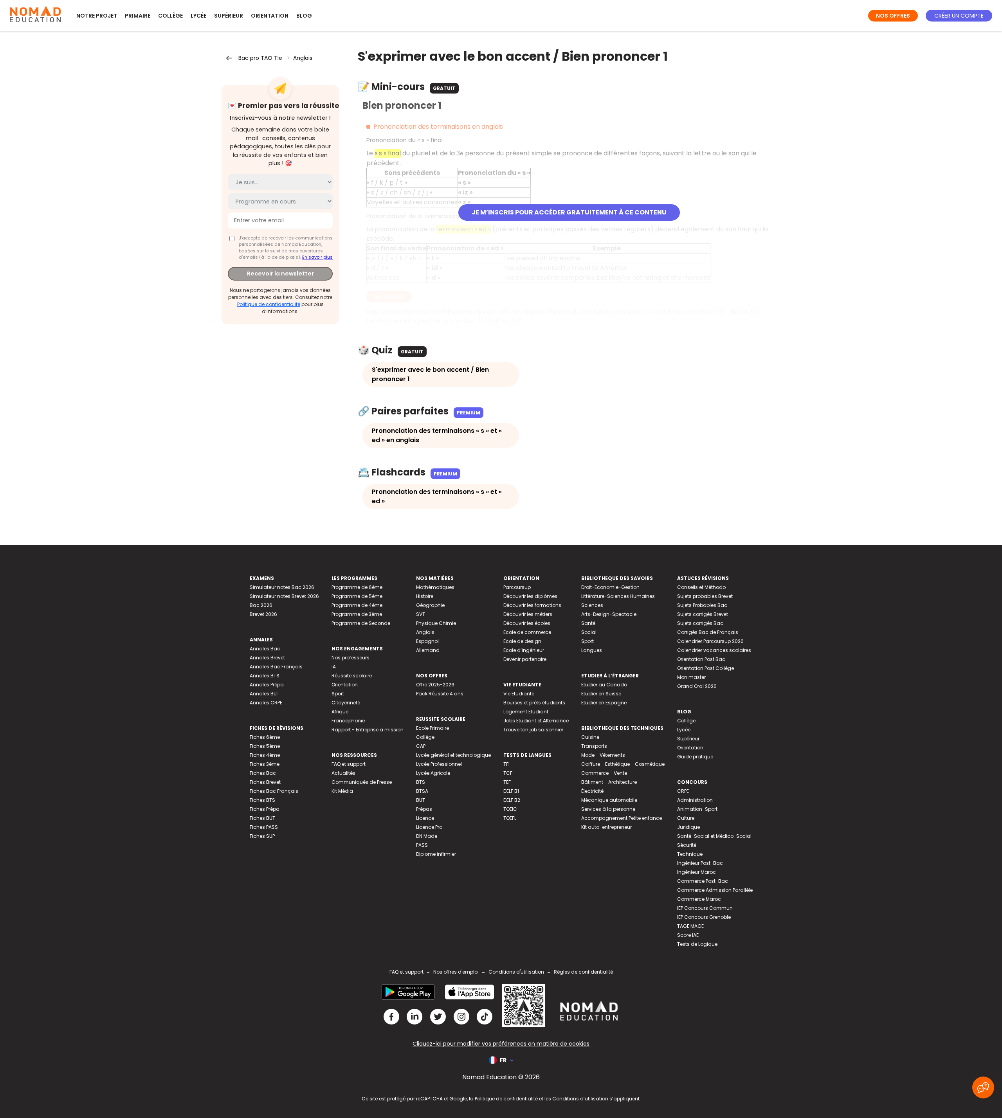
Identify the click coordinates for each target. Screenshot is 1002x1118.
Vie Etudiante (518, 693)
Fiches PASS (264, 827)
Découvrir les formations (532, 605)
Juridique (688, 827)
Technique (690, 854)
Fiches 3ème (264, 764)
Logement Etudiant (525, 711)
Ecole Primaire (432, 728)
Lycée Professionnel (439, 764)
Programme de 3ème (357, 614)
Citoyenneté (346, 702)
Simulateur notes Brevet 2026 (284, 596)
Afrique (340, 711)
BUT (420, 800)
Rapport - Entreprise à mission (368, 729)
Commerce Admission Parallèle (715, 890)
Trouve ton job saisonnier (533, 729)
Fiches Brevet (265, 782)
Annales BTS (264, 675)
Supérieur (228, 16)
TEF (507, 782)
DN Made (426, 836)
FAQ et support (349, 764)
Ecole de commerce (527, 632)
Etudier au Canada (604, 684)
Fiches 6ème (265, 737)
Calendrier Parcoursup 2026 (710, 641)
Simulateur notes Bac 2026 (282, 587)
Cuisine (590, 737)
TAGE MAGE (690, 926)
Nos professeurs (350, 657)
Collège (170, 16)
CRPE (683, 791)
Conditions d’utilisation (580, 1098)
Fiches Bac (263, 773)
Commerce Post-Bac (702, 881)
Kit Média (342, 791)
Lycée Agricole (433, 773)
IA (334, 666)
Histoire (424, 596)
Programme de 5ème (357, 596)
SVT (420, 614)
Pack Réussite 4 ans (439, 693)
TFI (506, 764)
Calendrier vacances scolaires (714, 650)
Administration (695, 800)
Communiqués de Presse (362, 782)
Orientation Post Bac (701, 659)
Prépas (424, 809)
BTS (420, 782)
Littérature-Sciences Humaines (618, 596)
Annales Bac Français (276, 666)
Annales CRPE (266, 702)
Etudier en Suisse (601, 693)
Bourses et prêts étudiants (534, 702)
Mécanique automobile (609, 800)
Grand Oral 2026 (697, 686)
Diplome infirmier (436, 854)
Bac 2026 (261, 605)
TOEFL (509, 818)
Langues (591, 650)
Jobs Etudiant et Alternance (536, 720)
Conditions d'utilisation (516, 972)
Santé (588, 623)
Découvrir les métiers (527, 614)
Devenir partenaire (524, 659)
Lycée (198, 16)
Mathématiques (435, 587)
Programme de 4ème (357, 605)
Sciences (592, 605)
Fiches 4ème (265, 755)
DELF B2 (511, 800)
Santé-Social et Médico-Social (714, 836)
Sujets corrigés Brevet (702, 614)
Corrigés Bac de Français (707, 632)
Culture (685, 818)
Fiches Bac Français (274, 791)
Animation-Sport (697, 809)
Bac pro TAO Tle (260, 58)
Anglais (302, 58)
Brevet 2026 (263, 614)
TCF (507, 773)
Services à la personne (608, 809)
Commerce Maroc (699, 899)
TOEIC (510, 809)
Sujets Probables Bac (702, 605)
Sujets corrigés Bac (700, 623)
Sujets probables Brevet (705, 596)
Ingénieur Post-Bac (700, 863)
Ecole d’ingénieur (523, 650)
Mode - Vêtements (603, 755)
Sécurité (686, 845)
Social (589, 632)
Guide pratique (695, 756)
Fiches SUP (262, 836)
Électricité (592, 791)
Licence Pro (429, 827)
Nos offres (893, 16)
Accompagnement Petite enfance (621, 818)
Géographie (430, 605)
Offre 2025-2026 (435, 684)
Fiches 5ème (265, 746)
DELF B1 (511, 791)
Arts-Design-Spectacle (608, 614)
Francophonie (348, 720)
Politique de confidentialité (268, 304)
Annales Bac (265, 648)
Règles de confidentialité (583, 972)
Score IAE (688, 935)
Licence (425, 818)
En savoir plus (317, 257)
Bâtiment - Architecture (609, 782)
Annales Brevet (267, 657)
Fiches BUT (262, 818)
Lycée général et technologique (453, 755)
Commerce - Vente (604, 773)
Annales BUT (264, 693)
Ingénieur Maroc (696, 872)
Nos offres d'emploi (456, 972)
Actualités (343, 773)
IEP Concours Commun (705, 908)
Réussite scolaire (352, 675)
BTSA (422, 791)
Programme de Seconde (361, 623)
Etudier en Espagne (604, 702)
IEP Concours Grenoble (704, 917)
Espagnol (427, 641)
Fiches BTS (262, 800)
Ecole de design (522, 641)
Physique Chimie (436, 623)
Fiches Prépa (264, 809)
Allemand (428, 650)
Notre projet (96, 16)
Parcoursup (517, 587)
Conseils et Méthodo (701, 587)
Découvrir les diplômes (530, 596)
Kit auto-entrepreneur (606, 827)
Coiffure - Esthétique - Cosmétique (623, 764)
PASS (422, 845)
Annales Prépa (267, 684)
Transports (594, 746)
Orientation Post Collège (705, 668)
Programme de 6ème (357, 587)
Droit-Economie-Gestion (610, 587)
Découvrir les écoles (526, 623)
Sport (338, 693)
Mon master (691, 677)
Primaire (137, 16)
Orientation (269, 16)
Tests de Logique (697, 944)
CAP (420, 746)
